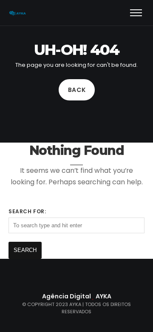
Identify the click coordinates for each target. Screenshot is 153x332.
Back (76, 90)
